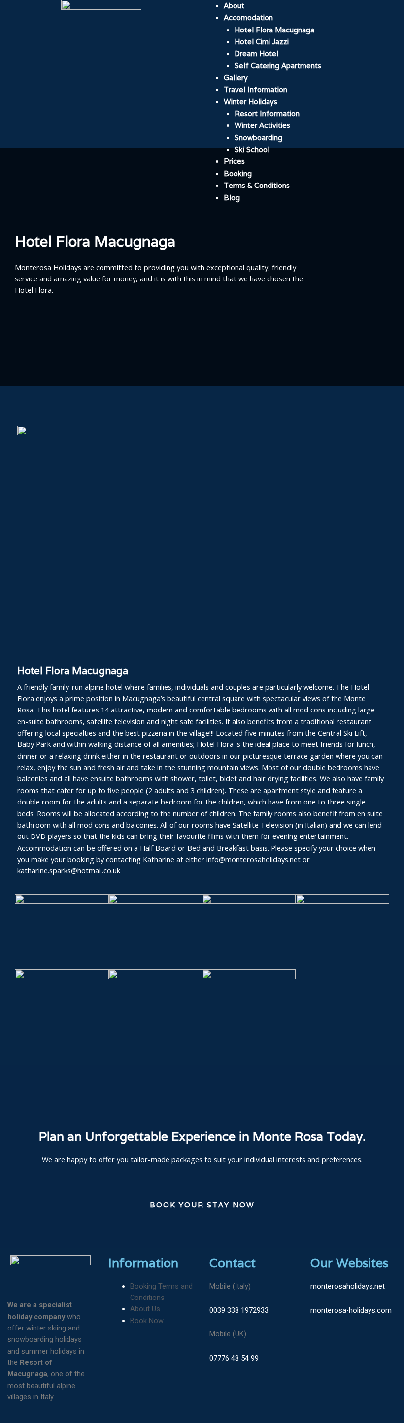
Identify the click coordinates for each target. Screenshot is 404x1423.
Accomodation (248, 17)
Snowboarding (258, 137)
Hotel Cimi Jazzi (262, 41)
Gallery (236, 77)
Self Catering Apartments (278, 65)
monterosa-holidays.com (351, 1310)
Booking (238, 173)
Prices (234, 161)
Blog (232, 197)
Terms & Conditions (257, 185)
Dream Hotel (256, 53)
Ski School (252, 149)
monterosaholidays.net (347, 1286)
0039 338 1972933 (239, 1310)
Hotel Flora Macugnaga (274, 29)
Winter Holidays (250, 101)
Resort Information (267, 113)
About (234, 5)
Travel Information (255, 89)
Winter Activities (262, 125)
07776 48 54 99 (234, 1358)
